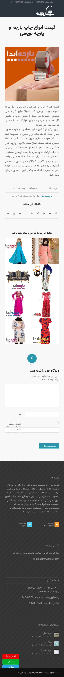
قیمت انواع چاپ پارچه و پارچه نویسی (32, 30)
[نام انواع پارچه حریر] (18, 251)
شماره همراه (16, 429)
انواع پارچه (35, 196)
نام (20, 414)
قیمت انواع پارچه (20, 196)
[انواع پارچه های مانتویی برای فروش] (45, 277)
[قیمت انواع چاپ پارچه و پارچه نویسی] (32, 74)
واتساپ (11, 662)
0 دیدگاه (33, 188)
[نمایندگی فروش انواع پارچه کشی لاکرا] (45, 330)
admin (16, 188)
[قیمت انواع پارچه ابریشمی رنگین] (18, 330)
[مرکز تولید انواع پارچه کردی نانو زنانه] (18, 304)
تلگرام (11, 667)
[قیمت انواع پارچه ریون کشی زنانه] (45, 251)
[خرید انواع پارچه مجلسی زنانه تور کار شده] (45, 304)
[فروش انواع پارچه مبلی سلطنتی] (18, 277)
